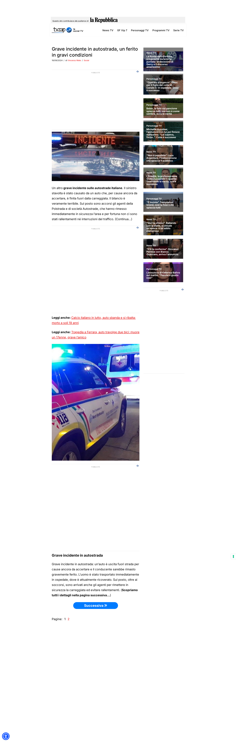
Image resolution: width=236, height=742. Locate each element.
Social (86, 60)
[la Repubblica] (104, 21)
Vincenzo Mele (74, 60)
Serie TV (178, 30)
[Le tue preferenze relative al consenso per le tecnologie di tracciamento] (233, 556)
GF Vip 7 (122, 30)
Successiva (94, 605)
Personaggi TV (140, 30)
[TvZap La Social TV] (67, 30)
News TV (107, 30)
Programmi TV (160, 30)
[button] (6, 736)
